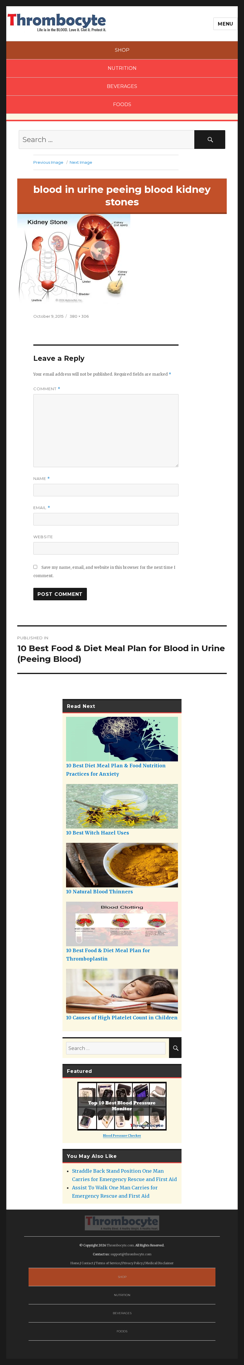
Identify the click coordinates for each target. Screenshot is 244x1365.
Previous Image (48, 162)
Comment (46, 388)
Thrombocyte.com (120, 1245)
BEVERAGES (122, 86)
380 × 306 (79, 316)
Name (41, 478)
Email (41, 507)
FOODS (122, 104)
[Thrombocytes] (122, 1223)
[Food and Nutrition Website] (56, 22)
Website (43, 536)
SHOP (122, 50)
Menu (225, 24)
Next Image (81, 162)
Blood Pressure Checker (122, 1136)
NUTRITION (122, 68)
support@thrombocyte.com (130, 1254)
